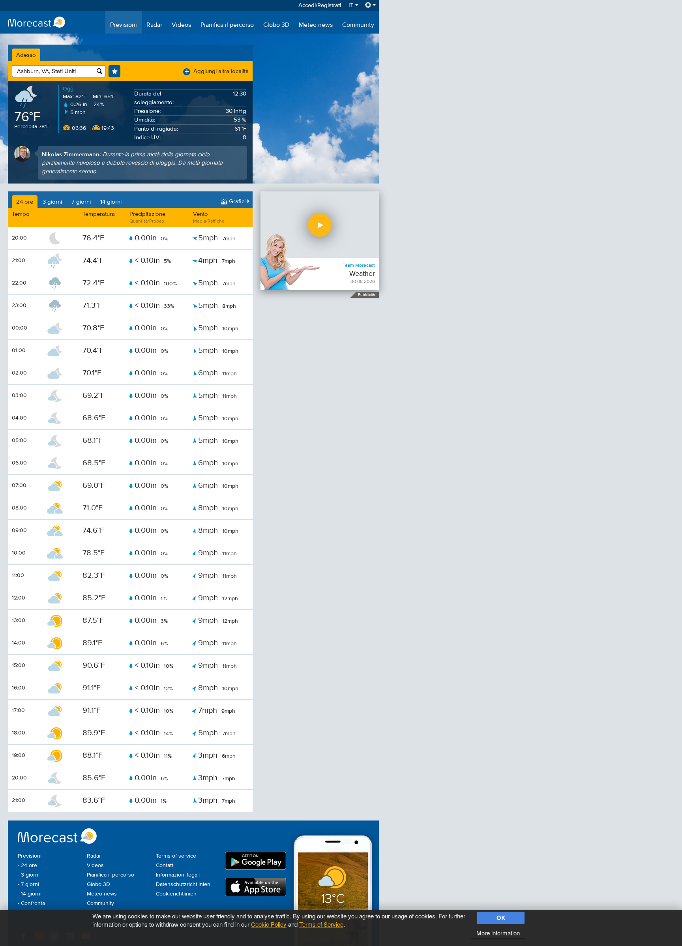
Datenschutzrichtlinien (183, 884)
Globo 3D (276, 25)
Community (358, 25)
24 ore (24, 202)
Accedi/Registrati (319, 5)
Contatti (165, 865)
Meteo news (316, 25)
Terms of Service (321, 924)
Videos (181, 25)
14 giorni (111, 202)
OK (501, 917)
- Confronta (31, 903)
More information (498, 933)
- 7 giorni (28, 884)
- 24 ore (27, 865)
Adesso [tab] (26, 55)
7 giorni (81, 202)
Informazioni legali (178, 875)
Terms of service (176, 856)
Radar (154, 25)
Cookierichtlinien (176, 894)
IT (351, 5)
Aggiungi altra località (217, 71)
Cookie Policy (269, 924)
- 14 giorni (29, 894)
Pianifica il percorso (227, 25)
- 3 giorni (28, 875)
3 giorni (52, 202)
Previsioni (123, 25)
